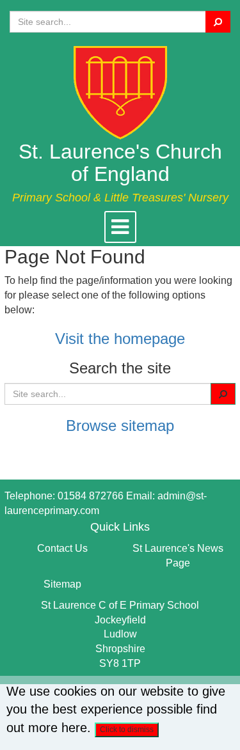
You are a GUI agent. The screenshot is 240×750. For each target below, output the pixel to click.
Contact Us (62, 548)
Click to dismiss (127, 729)
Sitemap (62, 584)
